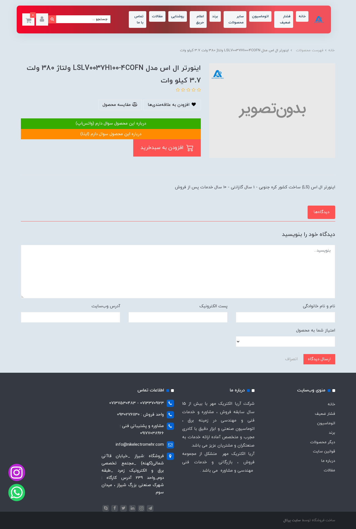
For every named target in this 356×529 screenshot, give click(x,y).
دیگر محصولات (322, 442)
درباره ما (328, 461)
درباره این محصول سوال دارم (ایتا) (110, 134)
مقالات (157, 16)
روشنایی (177, 16)
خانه (302, 16)
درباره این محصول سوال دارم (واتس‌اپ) (111, 123)
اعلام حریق (200, 19)
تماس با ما (139, 19)
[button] (42, 19)
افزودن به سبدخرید (162, 148)
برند (215, 16)
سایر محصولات (236, 19)
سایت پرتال (292, 520)
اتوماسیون (260, 16)
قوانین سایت (324, 451)
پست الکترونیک (213, 306)
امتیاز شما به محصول (315, 330)
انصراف (291, 359)
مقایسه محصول (117, 105)
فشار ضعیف (285, 19)
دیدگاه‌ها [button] (321, 212)
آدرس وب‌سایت (106, 306)
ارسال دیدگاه (319, 359)
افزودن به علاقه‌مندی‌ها (169, 105)
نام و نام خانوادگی (319, 306)
